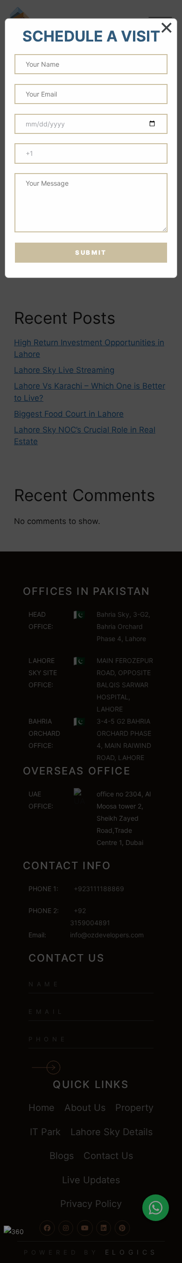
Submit (91, 252)
